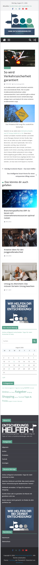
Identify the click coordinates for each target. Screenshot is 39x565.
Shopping (8, 396)
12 (14, 361)
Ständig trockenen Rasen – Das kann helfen (19, 169)
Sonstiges (5, 463)
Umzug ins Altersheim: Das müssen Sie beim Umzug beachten (19, 284)
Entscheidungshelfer (19, 84)
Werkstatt (19, 401)
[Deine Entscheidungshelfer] (4, 40)
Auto (3, 388)
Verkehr (15, 401)
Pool (10, 392)
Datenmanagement (9, 388)
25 (9, 369)
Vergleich (10, 401)
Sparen (16, 397)
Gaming (22, 388)
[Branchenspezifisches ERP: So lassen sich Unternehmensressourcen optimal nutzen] (19, 191)
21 (24, 365)
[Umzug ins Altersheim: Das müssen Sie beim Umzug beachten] (19, 264)
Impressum (5, 537)
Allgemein (7, 68)
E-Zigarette (17, 388)
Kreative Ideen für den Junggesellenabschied (13, 250)
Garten (26, 388)
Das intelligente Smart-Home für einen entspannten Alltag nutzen (21, 175)
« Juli (3, 377)
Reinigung (29, 392)
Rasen (13, 392)
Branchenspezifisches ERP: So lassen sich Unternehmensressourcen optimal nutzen (19, 214)
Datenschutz (6, 541)
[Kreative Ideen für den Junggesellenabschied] (19, 230)
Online (5, 391)
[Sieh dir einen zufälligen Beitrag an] (34, 40)
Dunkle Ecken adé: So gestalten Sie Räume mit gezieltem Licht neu (21, 7)
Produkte (5, 455)
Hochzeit (32, 388)
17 (4, 365)
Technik (21, 397)
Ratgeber (21, 391)
